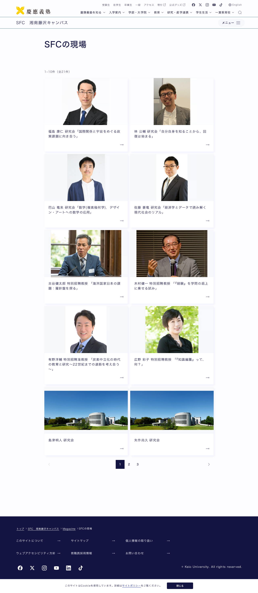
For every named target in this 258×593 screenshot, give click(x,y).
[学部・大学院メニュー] (149, 12)
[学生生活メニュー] (210, 12)
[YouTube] (214, 5)
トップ (20, 528)
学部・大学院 (137, 12)
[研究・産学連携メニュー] (191, 12)
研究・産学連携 (178, 12)
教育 (157, 12)
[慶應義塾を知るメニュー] (104, 12)
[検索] (239, 13)
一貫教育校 (223, 12)
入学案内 (115, 12)
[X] (200, 5)
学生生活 (202, 12)
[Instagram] (207, 5)
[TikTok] (221, 5)
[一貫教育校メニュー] (233, 12)
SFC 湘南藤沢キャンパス (43, 528)
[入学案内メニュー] (123, 12)
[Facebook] (193, 5)
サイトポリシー (131, 585)
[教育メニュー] (162, 12)
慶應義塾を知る (91, 12)
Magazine (69, 528)
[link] (49, 464)
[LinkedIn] (68, 568)
